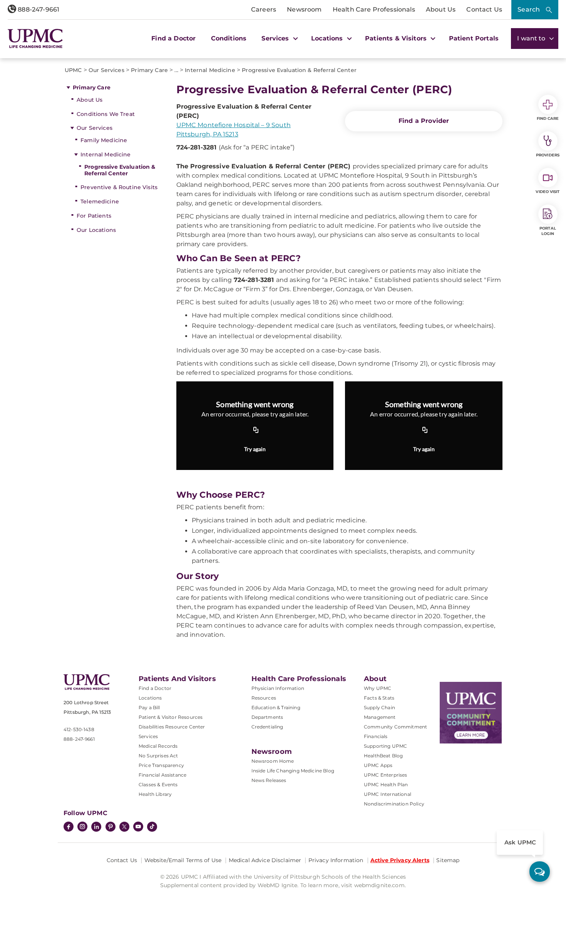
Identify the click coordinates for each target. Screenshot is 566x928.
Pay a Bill (149, 707)
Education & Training (275, 707)
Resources (263, 698)
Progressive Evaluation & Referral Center (119, 170)
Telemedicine (99, 201)
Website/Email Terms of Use (183, 860)
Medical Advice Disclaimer (265, 860)
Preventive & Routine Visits (118, 187)
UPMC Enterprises (385, 775)
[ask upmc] (539, 871)
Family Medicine (103, 140)
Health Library (155, 794)
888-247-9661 (37, 9)
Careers (263, 9)
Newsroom (304, 9)
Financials (376, 736)
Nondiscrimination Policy (394, 804)
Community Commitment (395, 727)
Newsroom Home (272, 761)
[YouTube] (138, 827)
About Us (440, 9)
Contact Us (484, 9)
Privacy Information (335, 860)
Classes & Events (158, 784)
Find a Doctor (173, 38)
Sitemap (447, 860)
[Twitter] (124, 827)
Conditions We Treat (106, 114)
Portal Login (547, 231)
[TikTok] (152, 827)
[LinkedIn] (96, 827)
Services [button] (276, 38)
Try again (255, 449)
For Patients (94, 215)
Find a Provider (424, 120)
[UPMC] (35, 38)
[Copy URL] (256, 431)
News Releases (268, 780)
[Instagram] (82, 827)
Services (148, 736)
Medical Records (158, 746)
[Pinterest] (110, 827)
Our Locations (96, 230)
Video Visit (547, 191)
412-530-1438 (79, 729)
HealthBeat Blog (383, 756)
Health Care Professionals (374, 9)
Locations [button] (328, 38)
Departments (267, 717)
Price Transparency (161, 765)
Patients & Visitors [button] (397, 38)
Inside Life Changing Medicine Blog (292, 771)
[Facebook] (69, 827)
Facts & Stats (379, 698)
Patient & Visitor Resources (171, 717)
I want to (532, 38)
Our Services (94, 127)
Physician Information (277, 688)
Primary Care (92, 87)
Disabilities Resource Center (172, 727)
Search (528, 9)
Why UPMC (377, 688)
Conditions (229, 38)
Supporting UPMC (385, 746)
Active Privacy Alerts (399, 860)
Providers (547, 155)
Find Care (548, 118)
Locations (150, 698)
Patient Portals (474, 38)
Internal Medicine (105, 154)
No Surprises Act (158, 756)
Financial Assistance (162, 775)
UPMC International (387, 794)
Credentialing (267, 727)
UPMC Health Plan (386, 784)
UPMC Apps (378, 765)
